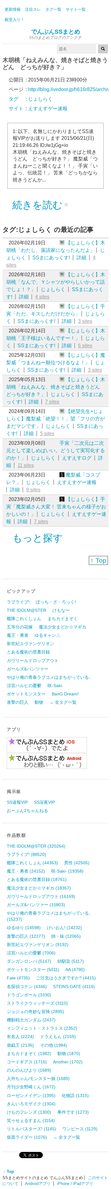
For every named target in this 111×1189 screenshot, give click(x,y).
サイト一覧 (76, 9)
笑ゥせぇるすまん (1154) (31, 1120)
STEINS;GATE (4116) (74, 986)
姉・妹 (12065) (66, 936)
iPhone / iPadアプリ (75, 1183)
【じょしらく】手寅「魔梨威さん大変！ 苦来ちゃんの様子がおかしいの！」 (56, 507)
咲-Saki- (55, 685)
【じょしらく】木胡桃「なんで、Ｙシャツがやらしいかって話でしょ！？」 (55, 282)
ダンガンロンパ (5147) (29, 961)
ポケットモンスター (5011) (33, 969)
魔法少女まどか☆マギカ (62, 626)
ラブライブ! (18, 601)
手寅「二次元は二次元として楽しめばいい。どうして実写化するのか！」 (55, 450)
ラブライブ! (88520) (26, 854)
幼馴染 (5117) (70, 961)
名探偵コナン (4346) (27, 986)
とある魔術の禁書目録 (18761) (37, 879)
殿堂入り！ (15, 19)
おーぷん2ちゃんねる (27, 810)
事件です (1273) (73, 1112)
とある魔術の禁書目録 (28, 651)
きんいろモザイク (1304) (31, 1103)
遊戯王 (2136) (20, 1045)
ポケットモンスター (26, 693)
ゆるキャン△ (47, 635)
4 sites (42, 296)
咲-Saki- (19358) (67, 871)
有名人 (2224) (20, 1036)
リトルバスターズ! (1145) (31, 1128)
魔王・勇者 (17, 635)
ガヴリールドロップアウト (33, 660)
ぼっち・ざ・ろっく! (56, 601)
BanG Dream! (65, 693)
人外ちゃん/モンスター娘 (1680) (38, 1078)
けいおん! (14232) (64, 927)
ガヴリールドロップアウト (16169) (41, 896)
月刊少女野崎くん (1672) (31, 1086)
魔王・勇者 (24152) (26, 871)
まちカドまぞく (62, 618)
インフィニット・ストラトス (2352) (42, 1028)
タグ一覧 (53, 9)
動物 (39, 702)
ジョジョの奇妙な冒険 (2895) (35, 1011)
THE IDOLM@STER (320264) (36, 846)
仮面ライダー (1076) (27, 1137)
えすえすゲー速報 (77, 482)
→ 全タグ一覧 (62, 702)
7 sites (52, 401)
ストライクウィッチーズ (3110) (37, 1003)
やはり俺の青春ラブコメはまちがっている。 (50, 677)
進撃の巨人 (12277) (26, 936)
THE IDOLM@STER (26, 610)
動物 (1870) (68, 1053)
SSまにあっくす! (51, 257)
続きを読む (37, 205)
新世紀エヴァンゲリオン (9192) (37, 944)
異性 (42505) (76, 862)
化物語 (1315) (75, 1095)
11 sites (26, 465)
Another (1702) (68, 1061)
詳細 (81, 257)
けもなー (61, 610)
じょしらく (53, 289)
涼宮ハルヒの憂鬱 (24, 685)
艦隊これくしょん (24, 618)
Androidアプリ (38, 1183)
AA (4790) (75, 969)
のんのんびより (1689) (29, 1070)
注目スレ (33, 9)
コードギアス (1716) (27, 1061)
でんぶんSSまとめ (55, 31)
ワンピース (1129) (79, 1128)
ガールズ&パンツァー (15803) (36, 904)
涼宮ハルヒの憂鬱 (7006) (31, 952)
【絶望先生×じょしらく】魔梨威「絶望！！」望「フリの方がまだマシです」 (55, 419)
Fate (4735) (18, 977)
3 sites (85, 321)
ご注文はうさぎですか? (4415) (66, 977)
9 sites (33, 489)
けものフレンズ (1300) (29, 1112)
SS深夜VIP (44, 802)
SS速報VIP (17, 802)
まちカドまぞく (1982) (29, 1053)
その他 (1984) (53, 1045)
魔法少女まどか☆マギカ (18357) (39, 888)
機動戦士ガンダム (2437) (31, 1019)
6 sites (85, 345)
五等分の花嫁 (20, 626)
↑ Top (98, 560)
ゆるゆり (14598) (24, 927)
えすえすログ (77, 458)
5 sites (47, 433)
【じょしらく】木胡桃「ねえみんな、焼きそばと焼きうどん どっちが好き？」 (55, 387)
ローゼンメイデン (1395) (31, 1095)
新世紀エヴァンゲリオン (30, 643)
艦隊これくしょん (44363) (32, 862)
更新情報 (13, 9)
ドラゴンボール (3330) (29, 994)
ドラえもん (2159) (58, 1036)
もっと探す (37, 538)
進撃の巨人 (17, 702)
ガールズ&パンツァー (27, 668)
